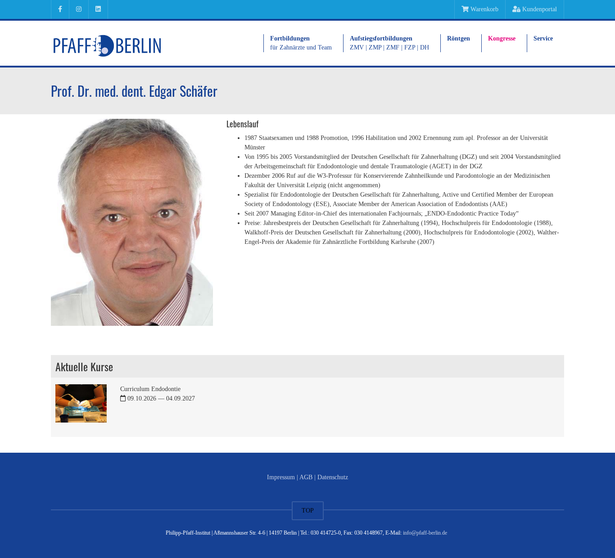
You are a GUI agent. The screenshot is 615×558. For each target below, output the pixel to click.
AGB (305, 477)
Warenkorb (483, 9)
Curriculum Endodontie (157, 394)
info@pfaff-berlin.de (425, 533)
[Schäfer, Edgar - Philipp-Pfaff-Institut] (107, 43)
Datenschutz (332, 477)
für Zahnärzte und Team (301, 43)
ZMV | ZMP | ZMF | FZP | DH (389, 43)
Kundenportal (538, 9)
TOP (308, 510)
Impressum (281, 477)
